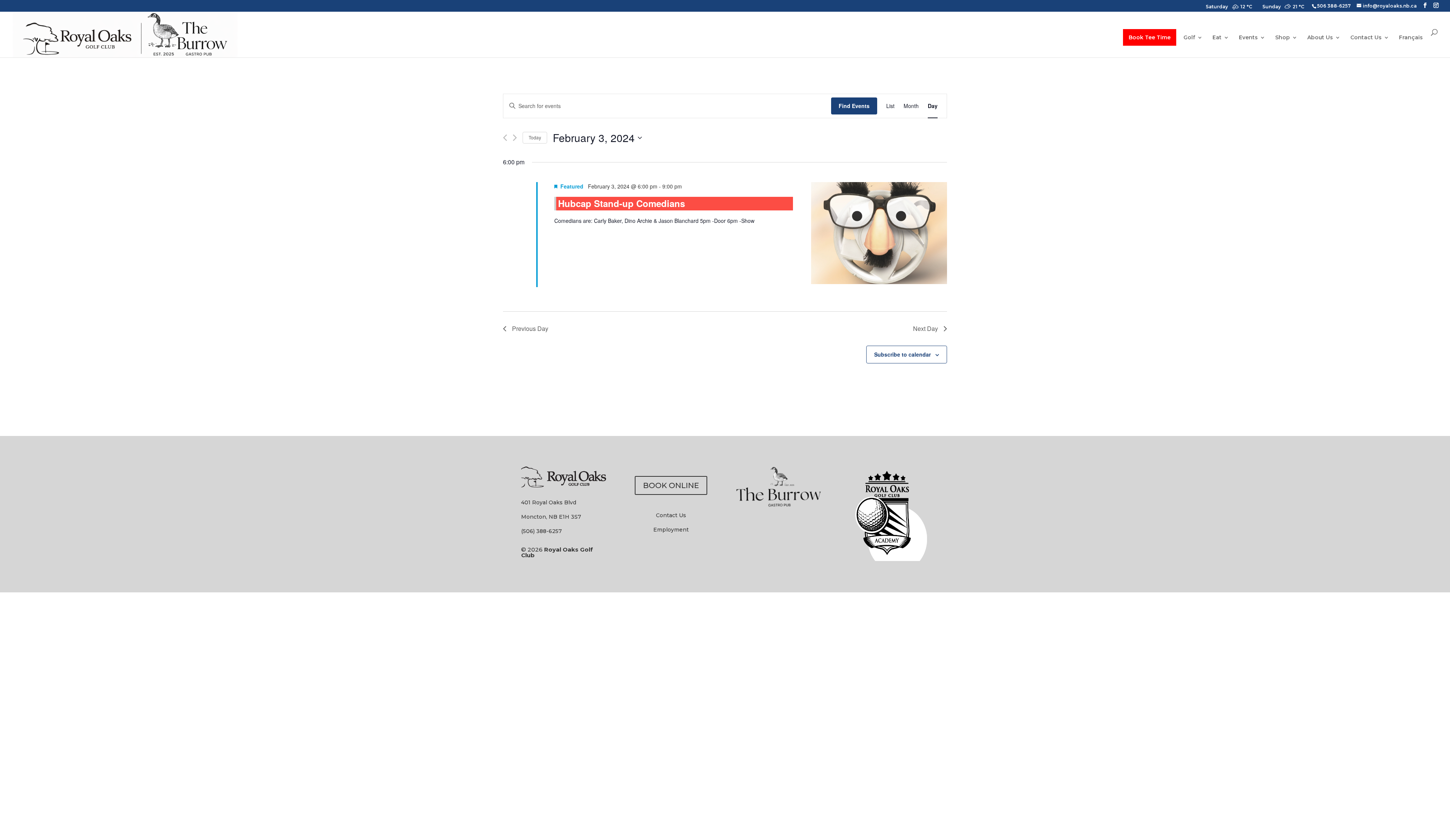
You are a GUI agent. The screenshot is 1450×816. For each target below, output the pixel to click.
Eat (1217, 38)
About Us (1320, 38)
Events (1248, 38)
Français (1411, 38)
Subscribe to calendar (902, 354)
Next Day (925, 328)
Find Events (854, 106)
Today (535, 137)
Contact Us (1366, 38)
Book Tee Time (1150, 37)
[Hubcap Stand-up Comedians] (879, 234)
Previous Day (530, 328)
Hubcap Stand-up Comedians (621, 203)
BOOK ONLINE (671, 485)
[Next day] (515, 137)
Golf (1189, 38)
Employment (671, 529)
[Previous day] (505, 137)
